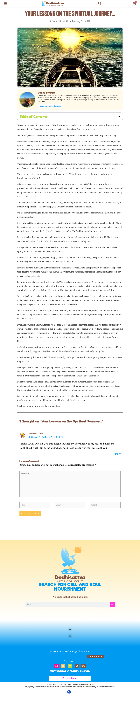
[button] (5, 3)
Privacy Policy (70, 678)
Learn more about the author (50, 106)
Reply (117, 453)
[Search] (112, 604)
